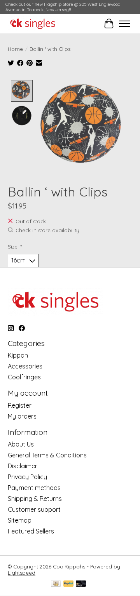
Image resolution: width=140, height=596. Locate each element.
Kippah (18, 355)
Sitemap (20, 520)
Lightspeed (21, 573)
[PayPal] (68, 584)
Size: (15, 246)
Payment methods (34, 488)
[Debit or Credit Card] (81, 584)
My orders (22, 416)
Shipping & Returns (35, 498)
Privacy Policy (27, 477)
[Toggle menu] (124, 23)
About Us (21, 444)
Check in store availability (47, 230)
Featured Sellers (31, 531)
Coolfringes (24, 377)
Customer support (34, 509)
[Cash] (56, 584)
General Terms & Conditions (47, 455)
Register (20, 405)
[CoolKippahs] (33, 23)
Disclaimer (22, 466)
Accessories (25, 366)
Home (15, 49)
